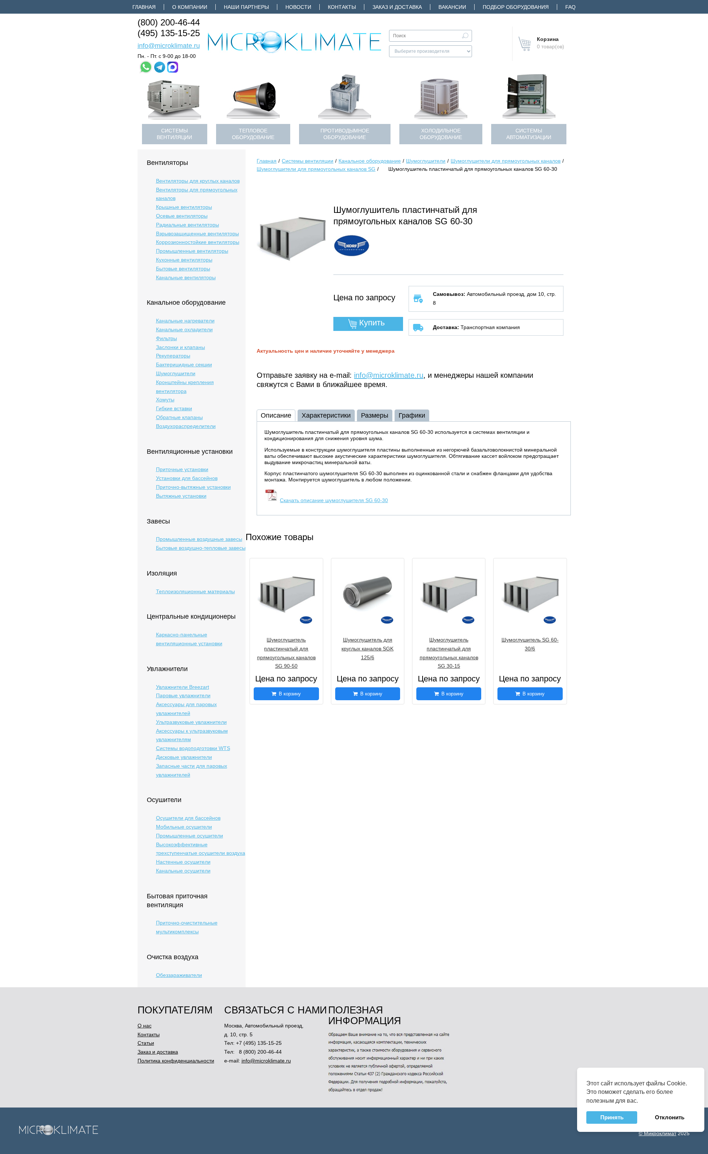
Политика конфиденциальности (176, 1061)
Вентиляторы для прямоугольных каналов (196, 194)
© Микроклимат (657, 1133)
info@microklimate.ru (169, 45)
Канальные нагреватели (185, 321)
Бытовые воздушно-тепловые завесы (201, 548)
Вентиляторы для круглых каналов (198, 181)
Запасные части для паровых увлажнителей (191, 770)
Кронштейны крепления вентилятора (185, 386)
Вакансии (452, 7)
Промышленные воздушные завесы (199, 539)
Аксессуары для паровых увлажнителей (186, 708)
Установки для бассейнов (187, 478)
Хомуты (165, 399)
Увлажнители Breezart (182, 687)
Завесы (158, 521)
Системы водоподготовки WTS (193, 748)
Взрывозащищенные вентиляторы (197, 233)
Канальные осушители (183, 871)
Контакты (342, 7)
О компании (189, 7)
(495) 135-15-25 (169, 33)
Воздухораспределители (186, 426)
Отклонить (669, 1117)
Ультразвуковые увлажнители (191, 722)
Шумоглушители (175, 373)
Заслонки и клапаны (180, 347)
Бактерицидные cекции (184, 364)
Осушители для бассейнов (188, 818)
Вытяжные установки (181, 496)
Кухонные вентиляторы (184, 260)
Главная (144, 7)
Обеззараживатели (179, 975)
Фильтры (166, 338)
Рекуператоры (173, 356)
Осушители (164, 800)
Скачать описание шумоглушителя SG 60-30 (334, 500)
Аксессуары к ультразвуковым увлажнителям (192, 735)
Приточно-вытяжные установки (193, 487)
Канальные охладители (184, 329)
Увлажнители (167, 669)
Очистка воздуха (172, 957)
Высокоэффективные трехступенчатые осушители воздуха (200, 849)
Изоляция (162, 573)
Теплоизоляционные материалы (195, 591)
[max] (172, 67)
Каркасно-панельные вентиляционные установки (189, 639)
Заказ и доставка (397, 7)
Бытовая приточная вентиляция (177, 900)
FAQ (570, 7)
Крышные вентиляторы (184, 207)
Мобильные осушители (184, 827)
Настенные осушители (183, 862)
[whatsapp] (145, 67)
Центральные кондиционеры (191, 616)
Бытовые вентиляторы (183, 269)
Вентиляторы (167, 162)
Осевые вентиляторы (182, 216)
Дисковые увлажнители (184, 757)
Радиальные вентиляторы (187, 225)
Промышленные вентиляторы (192, 251)
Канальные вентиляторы (186, 277)
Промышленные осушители (189, 836)
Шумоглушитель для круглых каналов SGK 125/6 (367, 648)
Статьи (146, 1043)
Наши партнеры (246, 7)
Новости (298, 7)
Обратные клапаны (179, 417)
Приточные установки (182, 469)
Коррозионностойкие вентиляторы (197, 242)
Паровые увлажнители (183, 695)
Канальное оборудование (186, 302)
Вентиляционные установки (190, 451)
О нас (145, 1026)
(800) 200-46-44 (169, 22)
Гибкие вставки (174, 408)
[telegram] (159, 67)
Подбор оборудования (516, 7)
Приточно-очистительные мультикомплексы (187, 927)
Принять (611, 1117)
